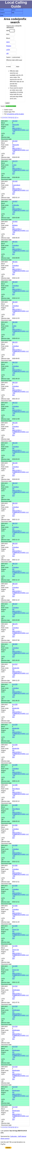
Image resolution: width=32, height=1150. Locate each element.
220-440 (14, 181)
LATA (8, 49)
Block (8, 38)
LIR (7, 53)
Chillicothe (15, 205)
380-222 (14, 402)
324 (13, 133)
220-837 (14, 201)
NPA (8, 30)
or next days (12, 66)
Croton (14, 165)
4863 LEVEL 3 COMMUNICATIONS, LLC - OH (20, 130)
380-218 (14, 362)
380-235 (14, 423)
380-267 (14, 604)
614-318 (14, 1006)
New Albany (16, 788)
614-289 (14, 785)
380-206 (14, 322)
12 (15, 117)
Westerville (15, 668)
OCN (8, 42)
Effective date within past (14, 60)
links (1, 15)
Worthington (16, 990)
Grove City (15, 929)
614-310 (14, 986)
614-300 (14, 825)
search (2, 12)
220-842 (14, 221)
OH (13, 126)
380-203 (14, 282)
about (13, 10)
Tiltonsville (15, 124)
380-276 (14, 624)
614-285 (14, 765)
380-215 (14, 342)
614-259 (14, 704)
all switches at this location (15, 114)
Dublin (14, 326)
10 (12, 117)
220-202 (14, 121)
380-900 (14, 644)
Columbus (15, 245)
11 (13, 117)
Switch (8, 57)
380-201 (14, 241)
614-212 (14, 664)
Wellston (15, 225)
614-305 (14, 926)
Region (8, 46)
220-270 (14, 161)
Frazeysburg (16, 185)
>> (17, 117)
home (2, 10)
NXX (8, 34)
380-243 (14, 483)
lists (13, 12)
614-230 (14, 684)
